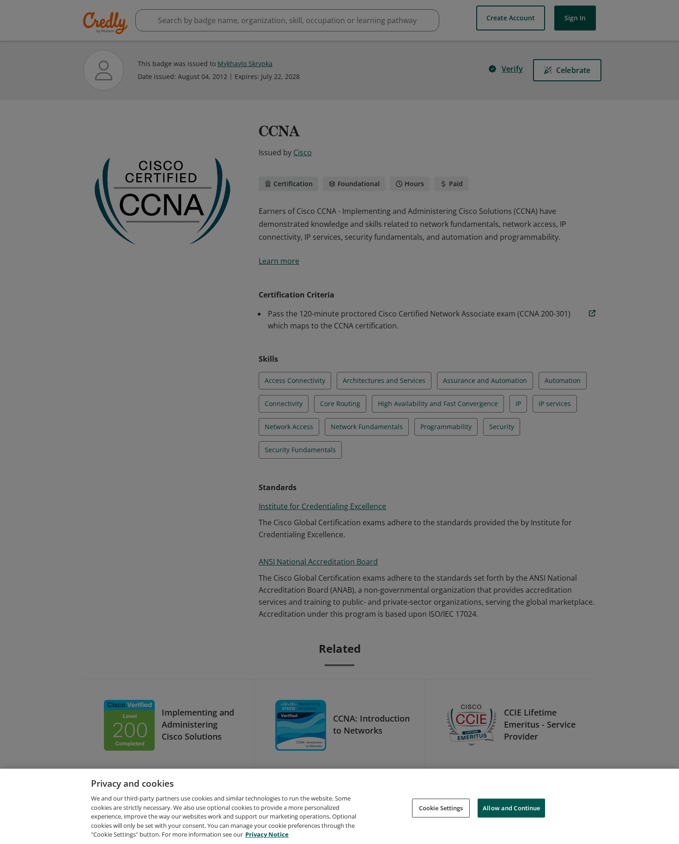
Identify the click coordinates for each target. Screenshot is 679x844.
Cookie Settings (441, 807)
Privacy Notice (267, 834)
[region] (339, 806)
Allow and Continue (511, 807)
